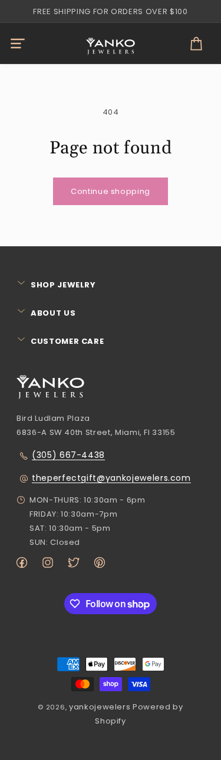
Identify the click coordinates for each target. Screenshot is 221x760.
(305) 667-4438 (68, 455)
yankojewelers (99, 706)
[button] (17, 43)
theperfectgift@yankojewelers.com (111, 478)
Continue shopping (110, 191)
